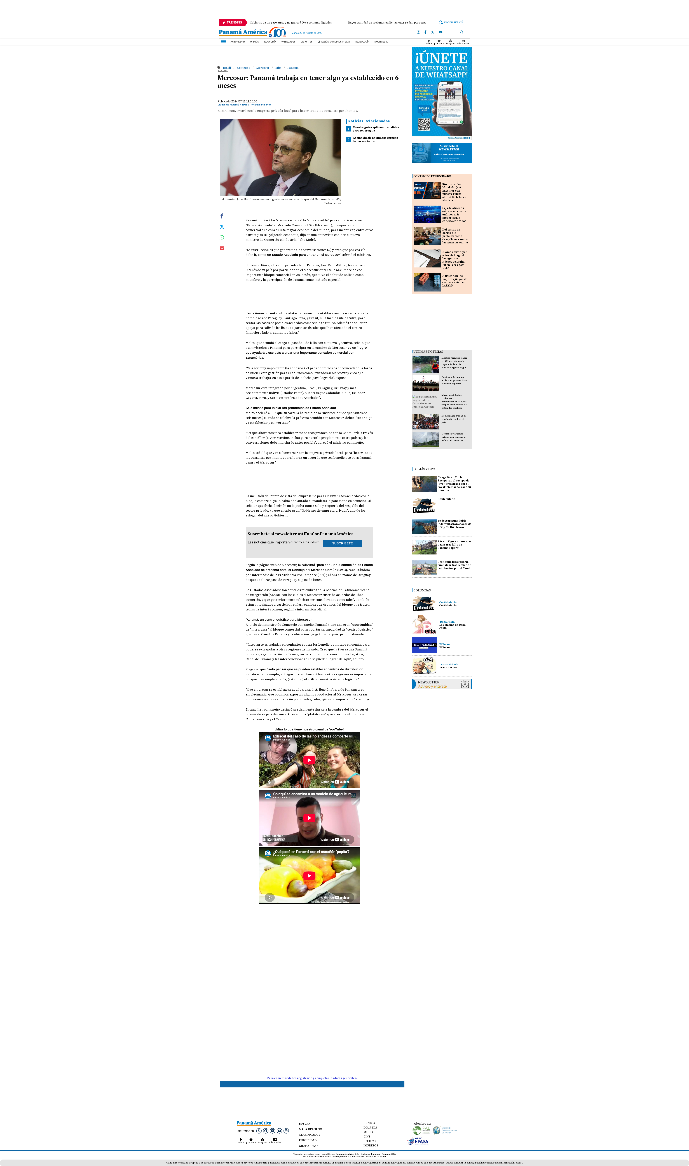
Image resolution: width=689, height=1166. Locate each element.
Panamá (293, 68)
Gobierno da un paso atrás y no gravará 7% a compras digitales (454, 380)
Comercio (244, 68)
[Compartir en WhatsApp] (222, 238)
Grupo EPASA (308, 1146)
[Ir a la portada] (243, 32)
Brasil (227, 68)
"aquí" (518, 1162)
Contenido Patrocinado (432, 176)
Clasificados (309, 1135)
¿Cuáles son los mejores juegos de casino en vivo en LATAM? (454, 280)
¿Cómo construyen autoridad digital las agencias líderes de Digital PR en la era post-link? (454, 260)
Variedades (288, 42)
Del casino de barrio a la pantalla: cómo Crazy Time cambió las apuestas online (455, 236)
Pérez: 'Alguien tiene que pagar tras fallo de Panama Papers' (454, 544)
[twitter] (432, 32)
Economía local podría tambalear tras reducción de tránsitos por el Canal (454, 565)
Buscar (304, 1123)
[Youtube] (440, 32)
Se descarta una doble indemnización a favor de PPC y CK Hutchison (454, 524)
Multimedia (381, 42)
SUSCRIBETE (342, 543)
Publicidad (308, 1140)
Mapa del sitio (310, 1129)
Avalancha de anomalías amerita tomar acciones (375, 139)
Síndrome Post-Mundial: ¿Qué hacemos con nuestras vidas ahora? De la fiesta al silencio (454, 192)
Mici (278, 68)
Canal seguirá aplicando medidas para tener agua (376, 128)
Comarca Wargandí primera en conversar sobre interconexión (454, 437)
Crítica (369, 1123)
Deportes (307, 42)
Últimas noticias (428, 351)
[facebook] (425, 32)
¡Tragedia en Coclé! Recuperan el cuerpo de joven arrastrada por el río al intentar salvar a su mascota (454, 483)
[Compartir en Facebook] (221, 216)
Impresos (371, 1145)
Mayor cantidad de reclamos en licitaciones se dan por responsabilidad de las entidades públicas (454, 401)
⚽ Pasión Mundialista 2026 (334, 42)
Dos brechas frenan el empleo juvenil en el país (454, 419)
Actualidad (238, 42)
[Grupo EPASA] (417, 1144)
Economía (270, 42)
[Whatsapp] (259, 1131)
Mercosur (263, 68)
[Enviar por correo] (222, 249)
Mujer (368, 1132)
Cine (367, 1136)
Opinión (254, 42)
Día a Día (370, 1127)
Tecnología (362, 42)
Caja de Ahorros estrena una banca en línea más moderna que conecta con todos (454, 214)
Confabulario (447, 499)
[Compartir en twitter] (221, 226)
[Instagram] (418, 32)
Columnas (422, 590)
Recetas (370, 1141)
